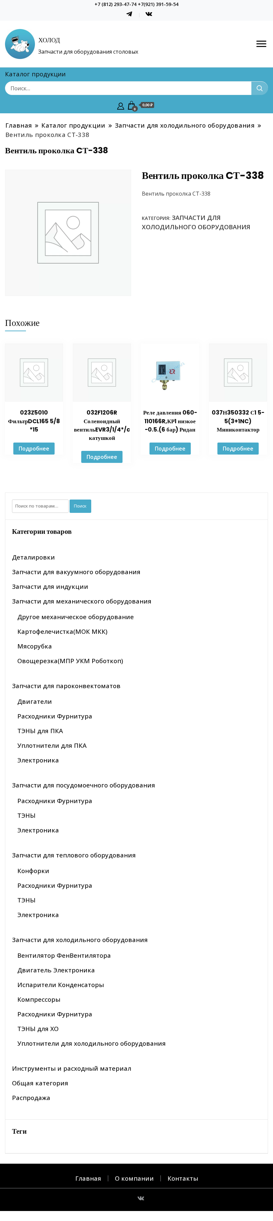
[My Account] (120, 105)
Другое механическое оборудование (75, 616)
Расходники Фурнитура (54, 716)
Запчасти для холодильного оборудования (80, 939)
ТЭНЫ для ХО (38, 1028)
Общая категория (40, 1083)
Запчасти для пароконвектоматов (66, 685)
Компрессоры (38, 999)
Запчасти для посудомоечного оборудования (83, 785)
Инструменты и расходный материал (71, 1068)
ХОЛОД (49, 40)
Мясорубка (34, 646)
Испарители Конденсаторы (60, 984)
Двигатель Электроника (56, 970)
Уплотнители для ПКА (52, 745)
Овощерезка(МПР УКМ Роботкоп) (70, 660)
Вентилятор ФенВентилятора (64, 955)
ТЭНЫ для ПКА (40, 730)
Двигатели (34, 701)
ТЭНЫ (26, 815)
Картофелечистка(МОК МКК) (62, 631)
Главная (88, 1178)
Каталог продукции (35, 74)
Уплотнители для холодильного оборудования (91, 1043)
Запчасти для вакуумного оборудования (76, 572)
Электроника (38, 760)
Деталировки (33, 557)
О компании (134, 1178)
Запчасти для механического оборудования (81, 601)
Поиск (80, 506)
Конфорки (33, 870)
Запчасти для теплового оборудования (74, 855)
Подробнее (34, 448)
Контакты (182, 1178)
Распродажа (31, 1097)
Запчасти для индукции (50, 586)
